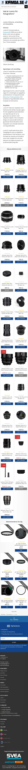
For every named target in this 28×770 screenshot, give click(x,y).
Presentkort (3, 679)
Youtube (2, 724)
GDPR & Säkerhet (4, 691)
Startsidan (3, 614)
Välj (21, 550)
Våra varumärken (4, 687)
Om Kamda (2, 685)
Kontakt (2, 677)
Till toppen (14, 620)
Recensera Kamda (4, 689)
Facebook (2, 721)
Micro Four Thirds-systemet (11, 97)
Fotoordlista (9, 614)
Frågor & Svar (3, 670)
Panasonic (6, 32)
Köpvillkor (2, 673)
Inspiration (2, 702)
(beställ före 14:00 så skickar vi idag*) (8, 713)
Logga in (2, 746)
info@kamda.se (4, 657)
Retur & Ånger (3, 675)
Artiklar (2, 697)
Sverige (5, 730)
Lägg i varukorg (7, 176)
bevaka (7, 205)
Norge (5, 734)
